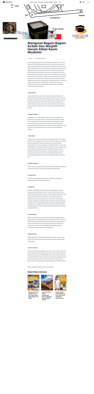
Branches (56, 2)
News (60, 2)
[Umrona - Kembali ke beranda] (7, 2)
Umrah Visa (40, 2)
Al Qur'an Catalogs (48, 2)
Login (88, 2)
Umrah (35, 2)
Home (31, 2)
